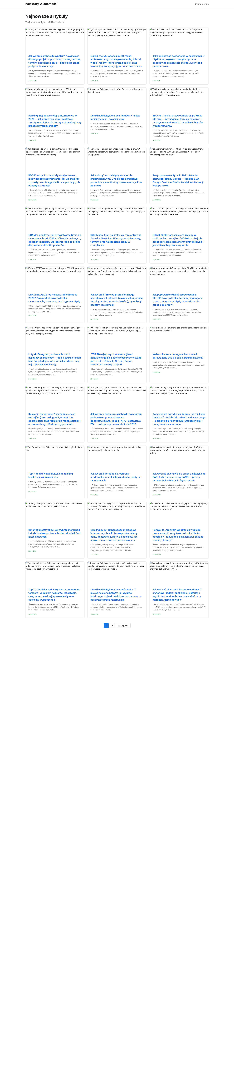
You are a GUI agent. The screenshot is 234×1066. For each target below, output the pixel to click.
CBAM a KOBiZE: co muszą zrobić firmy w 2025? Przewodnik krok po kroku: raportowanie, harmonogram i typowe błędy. (54, 298)
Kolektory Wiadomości (41, 4)
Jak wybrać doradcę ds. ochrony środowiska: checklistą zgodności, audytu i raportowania (115, 477)
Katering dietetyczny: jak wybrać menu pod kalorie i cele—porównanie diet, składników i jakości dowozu (54, 533)
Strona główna (202, 4)
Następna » (123, 625)
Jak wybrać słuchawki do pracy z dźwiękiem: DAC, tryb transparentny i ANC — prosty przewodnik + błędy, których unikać (179, 477)
